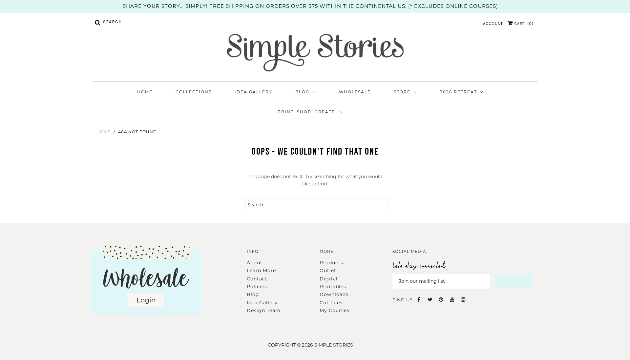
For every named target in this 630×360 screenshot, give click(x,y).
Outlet (328, 271)
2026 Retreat (458, 91)
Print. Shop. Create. (307, 111)
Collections (194, 91)
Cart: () (523, 23)
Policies (257, 287)
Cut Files (331, 303)
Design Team (264, 310)
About (254, 263)
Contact (257, 279)
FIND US (402, 299)
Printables (333, 287)
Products (331, 263)
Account (493, 23)
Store (402, 91)
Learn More (261, 271)
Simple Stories (333, 345)
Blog (302, 91)
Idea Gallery (253, 91)
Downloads (334, 294)
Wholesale (355, 91)
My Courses (334, 310)
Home (145, 91)
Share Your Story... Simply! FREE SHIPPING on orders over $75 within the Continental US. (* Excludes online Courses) (310, 6)
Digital (329, 279)
